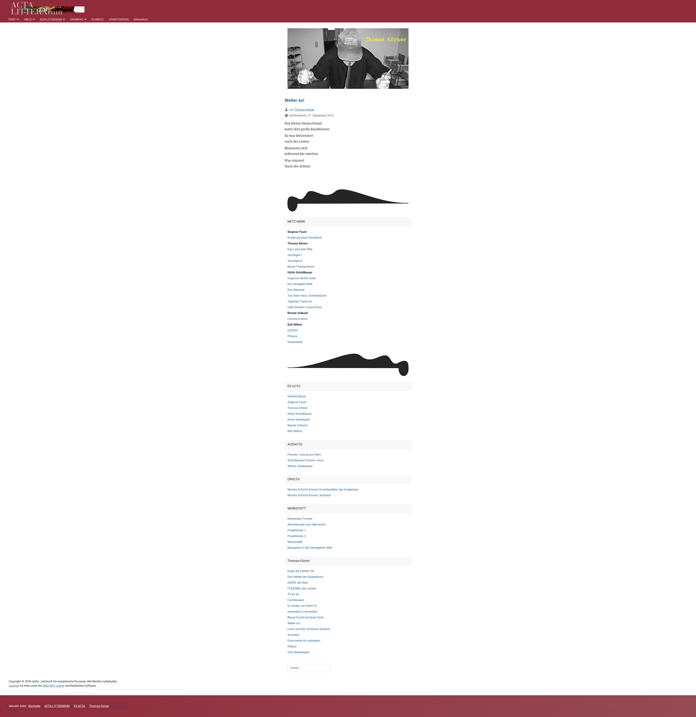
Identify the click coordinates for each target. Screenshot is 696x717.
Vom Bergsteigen (298, 652)
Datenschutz (141, 19)
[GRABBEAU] (85, 19)
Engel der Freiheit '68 (300, 571)
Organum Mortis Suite (301, 278)
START (12, 19)
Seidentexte (294, 342)
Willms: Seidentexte (299, 466)
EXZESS (292, 330)
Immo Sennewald (298, 419)
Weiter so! (293, 623)
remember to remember (302, 611)
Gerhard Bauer (296, 396)
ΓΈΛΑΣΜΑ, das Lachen (301, 588)
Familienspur (295, 600)
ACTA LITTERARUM (51, 19)
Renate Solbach (297, 313)
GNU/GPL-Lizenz (53, 685)
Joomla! (14, 685)
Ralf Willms (294, 324)
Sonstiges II (294, 261)
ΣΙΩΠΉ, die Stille (297, 582)
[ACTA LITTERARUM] (63, 19)
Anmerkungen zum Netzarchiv (306, 524)
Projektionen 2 (296, 536)
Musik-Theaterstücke (300, 266)
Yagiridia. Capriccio (299, 301)
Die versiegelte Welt (299, 284)
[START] (17, 19)
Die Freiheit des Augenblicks (305, 577)
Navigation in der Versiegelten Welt (309, 547)
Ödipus (292, 646)
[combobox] (308, 668)
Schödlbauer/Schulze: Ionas (305, 460)
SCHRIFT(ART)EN (119, 19)
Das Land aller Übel (299, 249)
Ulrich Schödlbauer (299, 272)
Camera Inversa (297, 319)
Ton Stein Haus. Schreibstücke (306, 295)
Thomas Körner (297, 243)
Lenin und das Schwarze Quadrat (308, 629)
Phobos (292, 336)
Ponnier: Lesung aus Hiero (304, 454)
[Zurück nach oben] (689, 710)
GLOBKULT (98, 19)
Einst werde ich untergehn (303, 640)
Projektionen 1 (296, 530)
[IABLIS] (33, 19)
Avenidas (293, 635)
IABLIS (28, 19)
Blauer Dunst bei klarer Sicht (305, 617)
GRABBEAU (76, 19)
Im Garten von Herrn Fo (302, 606)
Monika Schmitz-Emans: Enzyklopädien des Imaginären (323, 489)
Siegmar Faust (296, 232)
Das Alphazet (295, 290)
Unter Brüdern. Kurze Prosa (304, 307)
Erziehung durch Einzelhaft (304, 237)
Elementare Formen (299, 518)
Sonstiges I (294, 255)
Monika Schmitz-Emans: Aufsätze (309, 495)
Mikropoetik (295, 542)
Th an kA (293, 594)
